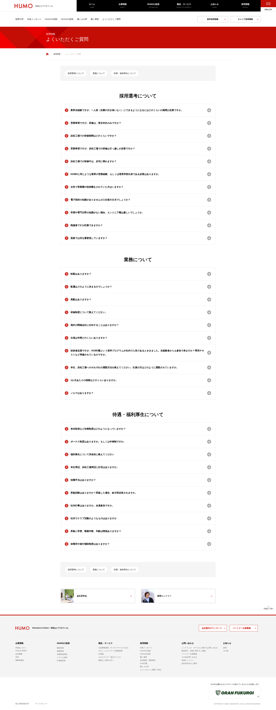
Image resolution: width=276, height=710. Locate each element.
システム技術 (62, 657)
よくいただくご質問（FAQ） (151, 670)
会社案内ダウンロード (212, 628)
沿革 (17, 657)
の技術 (153, 5)
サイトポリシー (41, 704)
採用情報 (245, 5)
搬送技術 (60, 648)
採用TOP (19, 19)
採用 (225, 648)
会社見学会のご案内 (189, 663)
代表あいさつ (20, 648)
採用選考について (76, 73)
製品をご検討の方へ (106, 660)
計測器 (101, 654)
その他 (225, 651)
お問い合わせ (188, 643)
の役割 (51, 19)
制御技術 (60, 651)
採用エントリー (188, 660)
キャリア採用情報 (245, 19)
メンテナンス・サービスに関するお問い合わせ (200, 648)
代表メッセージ (34, 19)
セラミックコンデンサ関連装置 (110, 651)
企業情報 (123, 5)
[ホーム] (47, 54)
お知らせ (215, 5)
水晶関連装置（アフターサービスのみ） (114, 648)
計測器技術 (61, 661)
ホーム (92, 5)
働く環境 (95, 19)
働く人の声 (82, 19)
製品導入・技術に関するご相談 (194, 651)
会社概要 (18, 654)
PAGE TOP (268, 609)
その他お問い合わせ (189, 657)
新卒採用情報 (212, 19)
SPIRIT (21, 651)
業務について (99, 73)
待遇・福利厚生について (125, 73)
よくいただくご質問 (111, 19)
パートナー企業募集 (242, 628)
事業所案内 (19, 660)
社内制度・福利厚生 (148, 660)
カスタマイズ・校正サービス (109, 657)
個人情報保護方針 (22, 704)
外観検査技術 (62, 654)
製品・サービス (184, 5)
